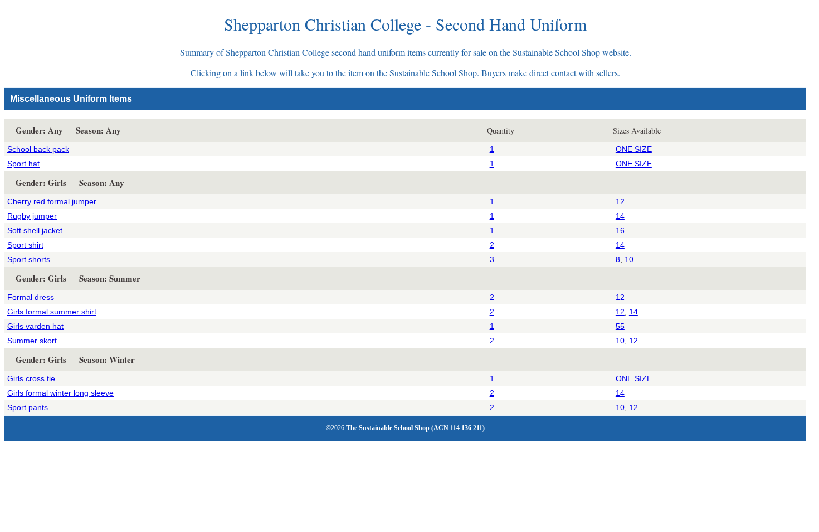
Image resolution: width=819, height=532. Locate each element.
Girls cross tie (31, 378)
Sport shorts (28, 259)
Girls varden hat (35, 326)
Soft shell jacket (34, 230)
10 (629, 259)
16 (620, 230)
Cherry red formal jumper (51, 201)
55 (620, 326)
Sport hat (23, 163)
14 (620, 215)
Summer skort (32, 340)
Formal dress (30, 297)
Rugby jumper (32, 215)
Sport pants (27, 407)
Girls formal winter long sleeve (60, 392)
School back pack (38, 149)
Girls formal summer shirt (51, 311)
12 (620, 201)
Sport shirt (25, 244)
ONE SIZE (634, 149)
